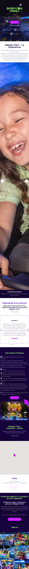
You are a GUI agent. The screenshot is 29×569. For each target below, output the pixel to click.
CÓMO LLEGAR (14, 435)
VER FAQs (14, 487)
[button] (14, 455)
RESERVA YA (15, 22)
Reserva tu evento (14, 519)
